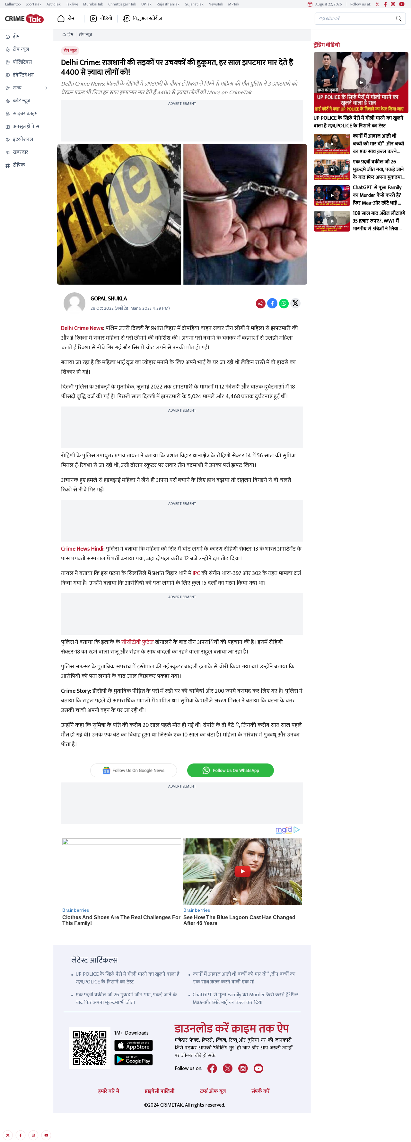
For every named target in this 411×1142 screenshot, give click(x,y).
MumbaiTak (93, 4)
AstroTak (54, 4)
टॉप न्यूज (85, 35)
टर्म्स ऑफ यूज (213, 1091)
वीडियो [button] (106, 19)
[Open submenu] (46, 88)
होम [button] (70, 19)
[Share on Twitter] (295, 303)
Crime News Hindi (82, 549)
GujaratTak (194, 4)
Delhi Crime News (82, 328)
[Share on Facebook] (272, 303)
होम (70, 35)
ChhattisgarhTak (122, 4)
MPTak (233, 4)
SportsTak (33, 4)
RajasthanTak (168, 4)
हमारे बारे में (108, 1091)
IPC (196, 573)
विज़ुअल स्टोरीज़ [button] (147, 19)
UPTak (146, 4)
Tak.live (72, 4)
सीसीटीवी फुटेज (137, 642)
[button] (26, 36)
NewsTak (216, 4)
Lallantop (13, 4)
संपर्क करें (260, 1091)
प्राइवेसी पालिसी (159, 1091)
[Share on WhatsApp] (284, 303)
